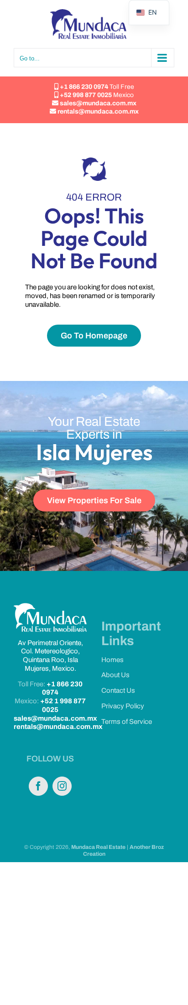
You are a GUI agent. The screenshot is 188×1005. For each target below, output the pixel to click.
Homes (112, 659)
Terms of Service (126, 721)
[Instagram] (62, 786)
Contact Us (118, 690)
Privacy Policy (122, 706)
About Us (115, 675)
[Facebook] (38, 786)
